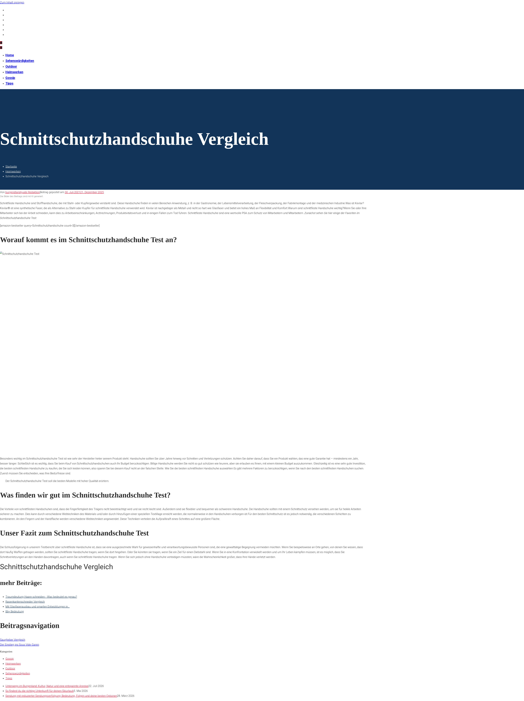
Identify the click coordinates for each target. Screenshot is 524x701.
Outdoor (10, 20)
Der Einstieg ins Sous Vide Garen (19, 644)
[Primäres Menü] (1, 42)
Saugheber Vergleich (12, 639)
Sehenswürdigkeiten (17, 15)
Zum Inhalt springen (12, 2)
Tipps (8, 34)
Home (9, 10)
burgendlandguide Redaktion (22, 192)
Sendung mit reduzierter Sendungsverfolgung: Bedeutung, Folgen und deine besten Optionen (61, 695)
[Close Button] (1, 47)
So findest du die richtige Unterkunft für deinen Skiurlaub (39, 691)
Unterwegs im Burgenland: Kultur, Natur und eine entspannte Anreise (46, 686)
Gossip (9, 29)
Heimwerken (13, 24)
